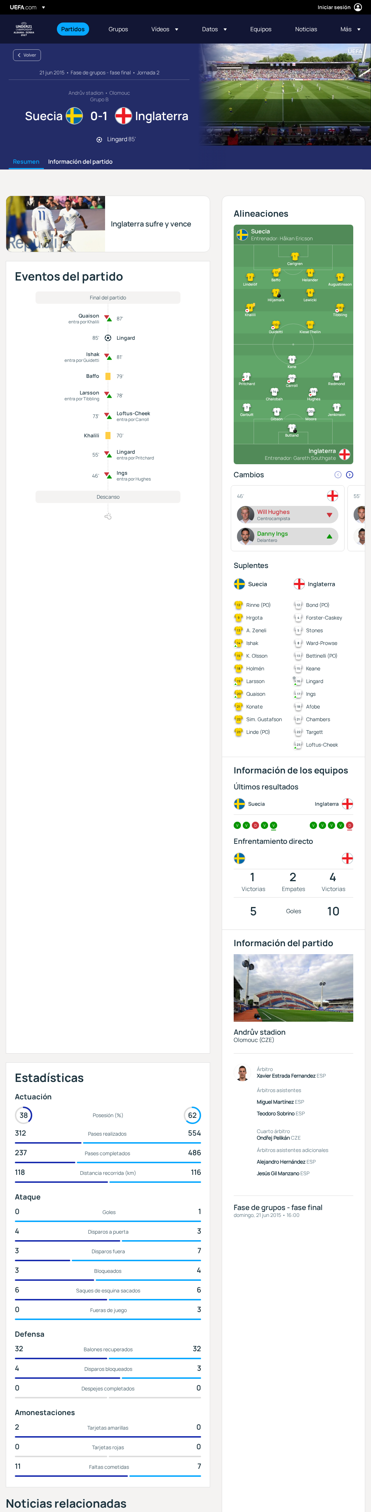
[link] (73, 29)
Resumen (26, 162)
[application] (280, 95)
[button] (165, 29)
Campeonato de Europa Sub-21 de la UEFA (24, 29)
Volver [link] (30, 55)
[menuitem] (76, 29)
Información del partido (80, 162)
